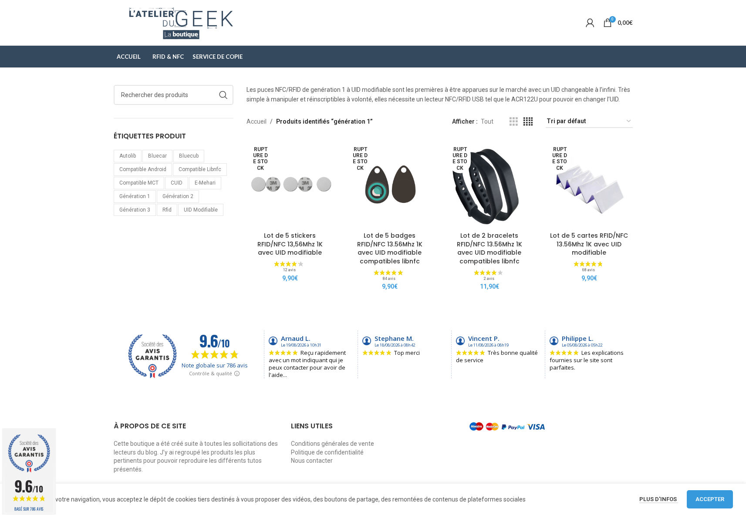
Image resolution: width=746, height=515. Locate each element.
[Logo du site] (181, 22)
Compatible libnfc (200, 169)
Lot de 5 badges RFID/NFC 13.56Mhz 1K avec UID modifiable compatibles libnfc (389, 248)
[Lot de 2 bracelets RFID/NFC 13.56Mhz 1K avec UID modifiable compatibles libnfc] (489, 184)
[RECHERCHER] (223, 95)
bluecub (189, 156)
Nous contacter (312, 460)
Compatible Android (142, 169)
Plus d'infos (658, 499)
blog (151, 452)
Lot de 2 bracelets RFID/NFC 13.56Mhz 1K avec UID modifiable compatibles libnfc (489, 248)
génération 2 (177, 196)
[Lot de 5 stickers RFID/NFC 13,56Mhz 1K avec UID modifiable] (289, 184)
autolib (127, 156)
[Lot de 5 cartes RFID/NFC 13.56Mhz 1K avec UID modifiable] (589, 184)
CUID (176, 183)
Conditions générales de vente (332, 443)
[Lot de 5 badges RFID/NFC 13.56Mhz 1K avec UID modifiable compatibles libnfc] (389, 184)
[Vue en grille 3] (514, 121)
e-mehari (205, 183)
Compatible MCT (139, 183)
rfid (167, 210)
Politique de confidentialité (327, 452)
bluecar (157, 156)
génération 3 (134, 210)
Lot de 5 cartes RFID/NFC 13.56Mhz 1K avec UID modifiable (589, 244)
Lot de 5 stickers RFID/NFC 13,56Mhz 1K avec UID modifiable (290, 244)
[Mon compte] (590, 22)
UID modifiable (201, 210)
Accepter (709, 499)
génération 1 (134, 196)
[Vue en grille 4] (528, 121)
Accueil (256, 121)
